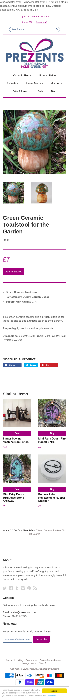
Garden (56, 83)
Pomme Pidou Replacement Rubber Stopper (51, 498)
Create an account (39, 16)
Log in (23, 16)
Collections (16, 530)
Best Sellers (29, 530)
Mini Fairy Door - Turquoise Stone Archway (13, 498)
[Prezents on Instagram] (23, 588)
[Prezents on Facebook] (11, 588)
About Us (11, 660)
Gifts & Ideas (20, 91)
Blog (53, 91)
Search (42, 663)
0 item (27, 22)
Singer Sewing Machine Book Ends (16, 440)
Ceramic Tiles (21, 75)
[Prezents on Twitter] (5, 588)
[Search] (57, 29)
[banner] (34, 53)
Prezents (33, 669)
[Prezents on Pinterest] (29, 588)
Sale (40, 91)
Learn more (51, 695)
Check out (41, 22)
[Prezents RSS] (35, 588)
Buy (17, 433)
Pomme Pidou (47, 75)
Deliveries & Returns (51, 660)
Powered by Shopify (48, 669)
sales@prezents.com (23, 612)
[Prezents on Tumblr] (17, 588)
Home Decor (34, 83)
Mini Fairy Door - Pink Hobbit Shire (52, 440)
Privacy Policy (28, 663)
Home (6, 530)
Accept (54, 690)
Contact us (31, 660)
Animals (12, 83)
